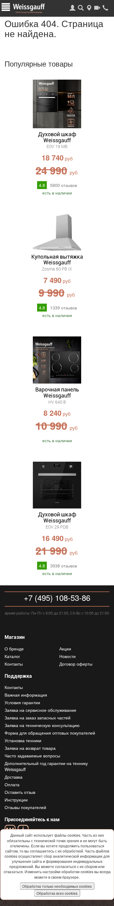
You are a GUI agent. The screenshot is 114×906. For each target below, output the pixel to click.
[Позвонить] (105, 8)
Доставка (13, 777)
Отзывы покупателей (25, 807)
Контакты (14, 664)
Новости (67, 656)
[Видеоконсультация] (97, 8)
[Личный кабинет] (72, 8)
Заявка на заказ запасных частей (38, 718)
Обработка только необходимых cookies (57, 886)
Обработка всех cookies (57, 893)
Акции (65, 649)
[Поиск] (81, 8)
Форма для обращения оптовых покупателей (50, 733)
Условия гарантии (22, 702)
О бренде (14, 649)
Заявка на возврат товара (30, 748)
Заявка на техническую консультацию (42, 725)
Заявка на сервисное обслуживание (40, 710)
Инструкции (16, 800)
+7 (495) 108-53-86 (57, 597)
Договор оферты (75, 664)
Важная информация (26, 695)
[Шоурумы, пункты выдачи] (89, 8)
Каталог (12, 656)
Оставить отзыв (20, 792)
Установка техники (23, 740)
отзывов (63, 185)
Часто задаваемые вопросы (32, 756)
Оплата (12, 784)
